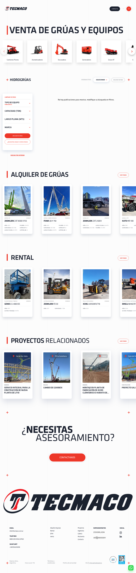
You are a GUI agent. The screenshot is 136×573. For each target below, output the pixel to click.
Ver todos (123, 175)
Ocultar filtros (118, 80)
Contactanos (67, 457)
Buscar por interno (18, 155)
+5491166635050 (15, 547)
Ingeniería (81, 531)
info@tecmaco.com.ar (16, 531)
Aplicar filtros (17, 136)
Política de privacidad (69, 563)
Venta (52, 536)
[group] (13, 51)
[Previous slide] (4, 51)
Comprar (129, 556)
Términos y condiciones (51, 562)
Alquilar (129, 562)
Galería (80, 534)
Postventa (81, 536)
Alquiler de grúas (55, 528)
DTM (51, 534)
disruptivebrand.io (96, 563)
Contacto (115, 9)
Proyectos (81, 528)
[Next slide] (131, 51)
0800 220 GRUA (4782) (17, 539)
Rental (52, 531)
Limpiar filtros (10, 97)
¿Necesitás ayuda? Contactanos (17, 142)
